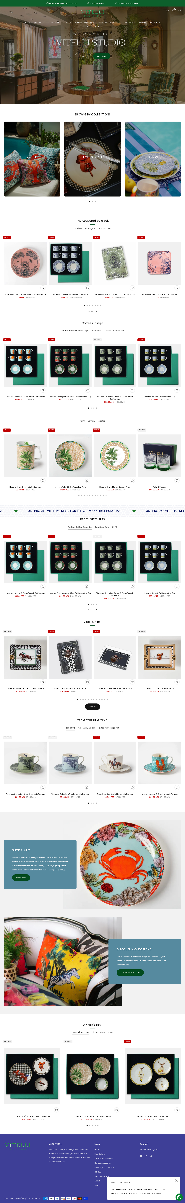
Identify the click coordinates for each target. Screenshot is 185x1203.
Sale (97, 27)
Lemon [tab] (91, 421)
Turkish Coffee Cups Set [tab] (80, 527)
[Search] (179, 10)
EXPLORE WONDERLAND (130, 973)
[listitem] (61, 3)
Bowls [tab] (110, 1032)
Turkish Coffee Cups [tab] (114, 330)
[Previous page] (4, 159)
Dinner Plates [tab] (98, 1032)
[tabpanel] (92, 270)
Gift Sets (128, 22)
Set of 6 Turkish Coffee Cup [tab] (74, 330)
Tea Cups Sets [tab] (102, 527)
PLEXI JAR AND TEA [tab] (86, 728)
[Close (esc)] (176, 1180)
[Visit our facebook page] (140, 1156)
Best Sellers (40, 22)
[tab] (89, 201)
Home (27, 22)
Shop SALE (101, 56)
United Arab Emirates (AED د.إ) (15, 1198)
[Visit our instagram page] (146, 1156)
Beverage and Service (108, 22)
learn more (73, 3)
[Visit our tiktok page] (151, 1156)
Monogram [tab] (90, 228)
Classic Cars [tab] (105, 228)
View (32, 169)
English (34, 1198)
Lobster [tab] (101, 421)
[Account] (167, 10)
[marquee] (92, 511)
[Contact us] (179, 1197)
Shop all (83, 56)
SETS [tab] (114, 527)
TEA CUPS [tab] (70, 728)
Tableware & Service (59, 22)
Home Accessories (83, 22)
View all (91, 311)
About (88, 27)
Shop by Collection (148, 22)
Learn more (21, 878)
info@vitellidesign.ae (149, 1149)
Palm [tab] (82, 421)
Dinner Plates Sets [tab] (80, 1032)
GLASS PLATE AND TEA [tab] (108, 728)
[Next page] (181, 159)
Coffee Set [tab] (96, 330)
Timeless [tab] (78, 228)
